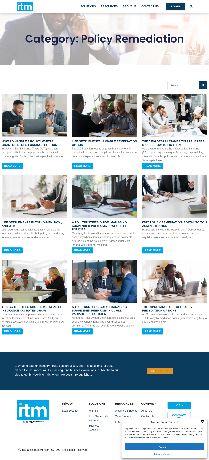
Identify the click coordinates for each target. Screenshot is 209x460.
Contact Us (150, 6)
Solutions (88, 6)
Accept (164, 446)
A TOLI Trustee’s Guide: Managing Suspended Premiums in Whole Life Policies (100, 226)
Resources (109, 6)
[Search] (203, 85)
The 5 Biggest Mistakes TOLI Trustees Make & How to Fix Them (173, 143)
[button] (202, 422)
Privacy (67, 403)
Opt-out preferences (162, 454)
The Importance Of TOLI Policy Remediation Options (167, 308)
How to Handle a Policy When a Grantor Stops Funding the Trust (30, 143)
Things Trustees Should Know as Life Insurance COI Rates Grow (33, 308)
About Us (130, 6)
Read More (12, 165)
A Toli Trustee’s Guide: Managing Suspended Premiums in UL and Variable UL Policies (99, 310)
